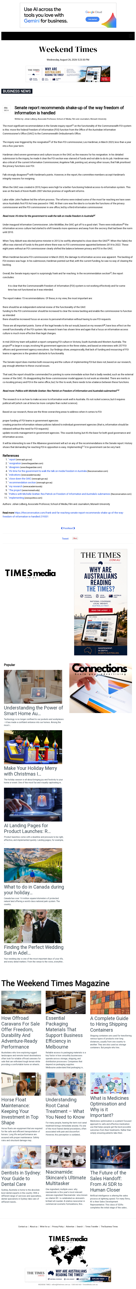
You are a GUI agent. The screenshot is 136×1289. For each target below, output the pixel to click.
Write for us (45, 1227)
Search (80, 1227)
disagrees (21, 174)
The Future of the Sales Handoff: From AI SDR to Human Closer (108, 1181)
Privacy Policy (58, 1227)
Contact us (22, 1227)
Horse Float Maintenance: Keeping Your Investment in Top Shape (20, 1111)
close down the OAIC (97, 240)
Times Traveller (91, 1227)
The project (15, 490)
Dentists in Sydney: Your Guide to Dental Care (21, 1178)
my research (97, 325)
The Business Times (109, 1227)
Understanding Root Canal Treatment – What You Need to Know (65, 1108)
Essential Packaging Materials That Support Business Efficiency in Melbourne (64, 1032)
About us (33, 1227)
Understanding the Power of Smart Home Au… (33, 710)
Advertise (70, 1227)
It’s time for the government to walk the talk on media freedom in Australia (54, 216)
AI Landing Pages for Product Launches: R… (27, 828)
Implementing (74, 447)
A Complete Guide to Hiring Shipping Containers (109, 1024)
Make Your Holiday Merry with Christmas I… (30, 771)
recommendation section (96, 273)
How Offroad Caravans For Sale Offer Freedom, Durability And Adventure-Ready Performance (20, 1032)
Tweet (65, 538)
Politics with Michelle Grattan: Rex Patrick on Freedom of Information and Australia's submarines (65, 390)
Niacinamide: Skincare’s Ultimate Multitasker (66, 1177)
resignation (43, 142)
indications (117, 224)
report (69, 125)
